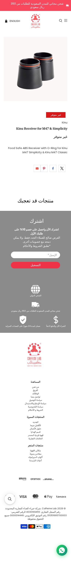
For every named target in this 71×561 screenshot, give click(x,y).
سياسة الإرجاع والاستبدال (35, 403)
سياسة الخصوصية (35, 406)
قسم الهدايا (35, 432)
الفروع (35, 390)
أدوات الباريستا (35, 460)
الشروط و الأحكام (35, 410)
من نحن (35, 387)
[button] (10, 499)
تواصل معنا (35, 397)
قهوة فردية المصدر (35, 435)
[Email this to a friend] (37, 168)
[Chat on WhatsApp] (61, 550)
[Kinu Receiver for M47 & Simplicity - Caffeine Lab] (36, 69)
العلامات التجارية (36, 438)
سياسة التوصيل (35, 400)
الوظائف (35, 393)
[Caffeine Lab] (35, 21)
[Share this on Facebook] (53, 168)
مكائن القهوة (35, 450)
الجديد (35, 422)
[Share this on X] (61, 168)
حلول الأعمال (35, 428)
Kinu (64, 122)
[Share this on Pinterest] (44, 168)
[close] (67, 5)
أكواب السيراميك (35, 457)
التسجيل (36, 265)
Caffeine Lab (49, 508)
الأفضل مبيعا (35, 425)
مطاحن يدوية (35, 454)
